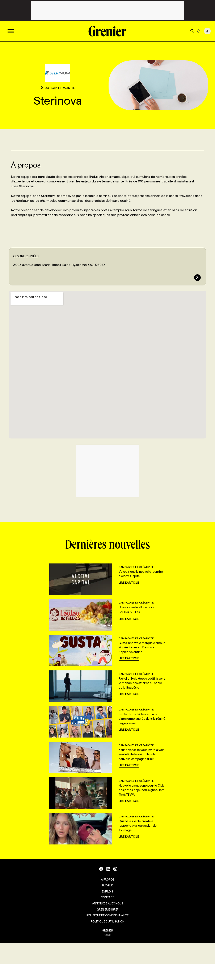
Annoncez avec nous (107, 903)
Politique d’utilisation (107, 921)
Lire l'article (129, 582)
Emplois (107, 891)
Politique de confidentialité (107, 915)
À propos (107, 879)
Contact (107, 897)
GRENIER (107, 930)
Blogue (107, 885)
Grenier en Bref (107, 909)
